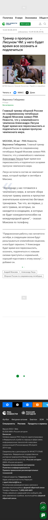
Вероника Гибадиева (13, 99)
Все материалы (8, 105)
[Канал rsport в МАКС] (7, 404)
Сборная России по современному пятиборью (23, 276)
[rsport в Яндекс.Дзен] (17, 404)
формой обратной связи (34, 488)
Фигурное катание (19, 419)
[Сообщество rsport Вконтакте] (27, 404)
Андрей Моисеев (11, 272)
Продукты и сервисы (37, 424)
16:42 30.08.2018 (10, 30)
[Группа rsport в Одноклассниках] (37, 404)
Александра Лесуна (13, 158)
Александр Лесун (28, 272)
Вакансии (7, 434)
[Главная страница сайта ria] (3, 23)
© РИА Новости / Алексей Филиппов (15, 86)
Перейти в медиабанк (37, 86)
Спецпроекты (9, 424)
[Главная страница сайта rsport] (15, 23)
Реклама (21, 424)
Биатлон (33, 419)
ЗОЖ (42, 419)
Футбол (6, 419)
